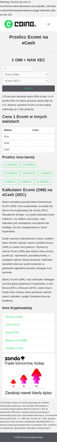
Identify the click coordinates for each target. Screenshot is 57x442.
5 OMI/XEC (26, 182)
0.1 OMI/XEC (11, 165)
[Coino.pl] (20, 23)
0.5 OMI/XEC (29, 173)
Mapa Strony (37, 437)
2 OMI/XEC (10, 182)
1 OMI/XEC (46, 173)
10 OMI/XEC (43, 182)
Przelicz (28, 88)
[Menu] (49, 24)
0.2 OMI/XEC (29, 165)
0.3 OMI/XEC (11, 173)
